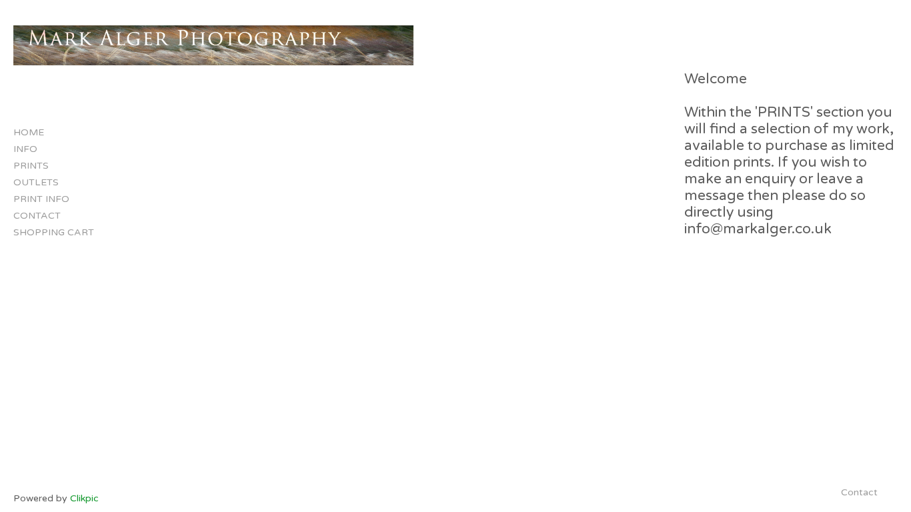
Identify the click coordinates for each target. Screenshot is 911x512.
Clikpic (84, 498)
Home (28, 132)
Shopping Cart (53, 232)
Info (25, 149)
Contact (37, 215)
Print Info (41, 199)
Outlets (36, 182)
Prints (31, 165)
